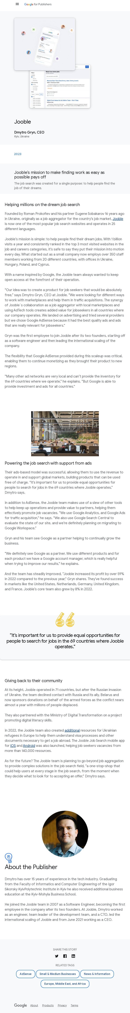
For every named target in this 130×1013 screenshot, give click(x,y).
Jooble (118, 219)
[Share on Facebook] (65, 956)
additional (72, 730)
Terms (74, 1005)
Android (29, 746)
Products (48, 1005)
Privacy (62, 1005)
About (34, 1005)
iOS (13, 746)
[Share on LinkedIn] (73, 956)
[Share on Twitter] (57, 956)
